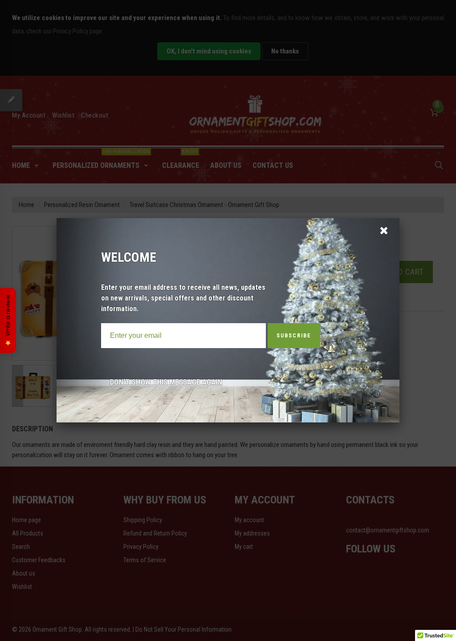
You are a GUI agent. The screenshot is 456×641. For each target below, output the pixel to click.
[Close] (383, 229)
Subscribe (294, 336)
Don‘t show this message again (166, 382)
